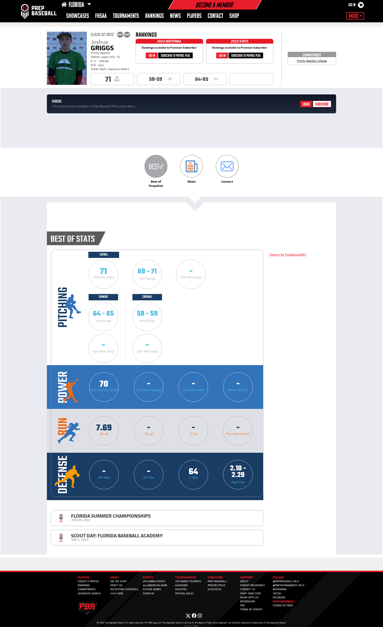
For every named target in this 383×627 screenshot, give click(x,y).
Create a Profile (88, 581)
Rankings (154, 16)
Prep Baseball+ (217, 581)
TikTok (277, 593)
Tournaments (185, 577)
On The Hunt (118, 581)
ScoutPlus (214, 589)
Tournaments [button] (126, 16)
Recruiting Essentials (124, 589)
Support (246, 577)
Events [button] (148, 577)
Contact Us (247, 589)
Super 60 (148, 593)
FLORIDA (77, 5)
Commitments (87, 589)
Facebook (279, 597)
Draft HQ (116, 585)
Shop (234, 16)
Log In (351, 5)
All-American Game (155, 585)
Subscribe (322, 104)
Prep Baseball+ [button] (284, 601)
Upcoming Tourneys (188, 581)
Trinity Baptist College (312, 61)
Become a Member (214, 5)
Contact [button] (215, 16)
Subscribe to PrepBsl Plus (175, 56)
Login (306, 104)
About (244, 581)
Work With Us (249, 597)
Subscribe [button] (215, 577)
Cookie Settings (283, 605)
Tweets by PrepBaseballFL (287, 255)
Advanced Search (89, 593)
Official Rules (184, 593)
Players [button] (194, 16)
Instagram (279, 589)
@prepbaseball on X (286, 581)
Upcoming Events (154, 581)
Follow (278, 577)
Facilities (181, 589)
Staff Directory (250, 593)
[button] (155, 171)
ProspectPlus (216, 585)
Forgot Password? (252, 585)
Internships (247, 601)
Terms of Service (251, 609)
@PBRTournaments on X (288, 585)
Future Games (152, 589)
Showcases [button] (77, 16)
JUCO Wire (116, 593)
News (175, 16)
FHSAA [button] (101, 16)
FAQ (242, 605)
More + (355, 16)
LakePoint (181, 585)
